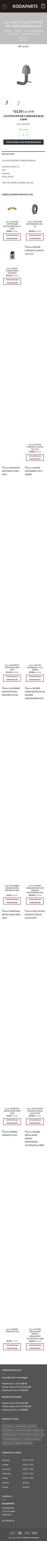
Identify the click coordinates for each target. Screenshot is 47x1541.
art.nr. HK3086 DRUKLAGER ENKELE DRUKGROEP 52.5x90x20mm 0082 (35, 1334)
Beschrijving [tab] (8, 154)
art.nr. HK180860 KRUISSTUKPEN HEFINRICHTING (12, 888)
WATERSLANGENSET (23, 1443)
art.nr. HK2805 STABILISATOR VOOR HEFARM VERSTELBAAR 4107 (35, 889)
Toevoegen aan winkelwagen (23, 142)
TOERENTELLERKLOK (31, 1439)
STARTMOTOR (24, 1435)
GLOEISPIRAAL (21, 1426)
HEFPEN (32, 1426)
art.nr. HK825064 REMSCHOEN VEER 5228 (12, 1111)
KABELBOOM (8, 1430)
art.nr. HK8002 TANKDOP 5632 (12, 1330)
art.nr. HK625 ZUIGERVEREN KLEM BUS (12, 270)
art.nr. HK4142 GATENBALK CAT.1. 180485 (35, 667)
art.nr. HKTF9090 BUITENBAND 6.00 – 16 (35, 224)
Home (7, 30)
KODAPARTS (23, 6)
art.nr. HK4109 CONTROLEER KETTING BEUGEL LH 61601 (12, 225)
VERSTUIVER (8, 1443)
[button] (4, 6)
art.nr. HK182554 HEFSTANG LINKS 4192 (12, 667)
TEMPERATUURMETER (12, 1439)
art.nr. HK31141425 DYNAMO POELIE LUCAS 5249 (35, 1111)
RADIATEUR (37, 1430)
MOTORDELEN (30, 34)
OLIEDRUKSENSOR (23, 1430)
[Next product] (21, 39)
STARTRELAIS (38, 1435)
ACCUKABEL (8, 1426)
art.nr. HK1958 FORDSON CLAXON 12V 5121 (35, 447)
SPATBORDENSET (10, 1435)
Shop (18, 30)
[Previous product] (26, 39)
